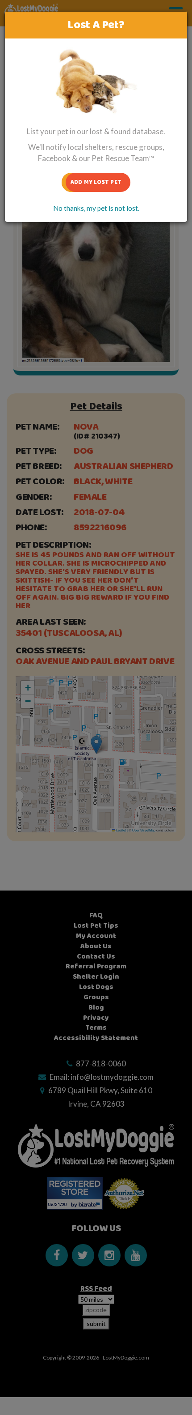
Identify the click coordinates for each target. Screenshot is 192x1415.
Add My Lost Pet (96, 182)
